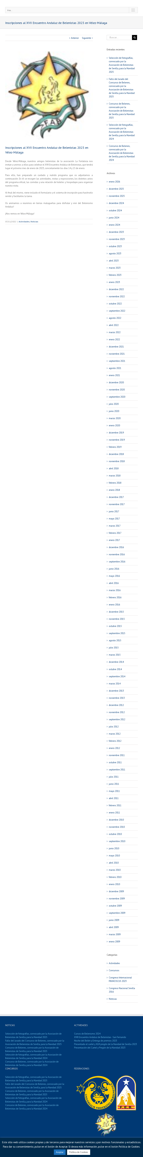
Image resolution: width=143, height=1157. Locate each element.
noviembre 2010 (117, 826)
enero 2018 (114, 489)
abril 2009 (114, 927)
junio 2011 (114, 783)
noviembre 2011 (117, 755)
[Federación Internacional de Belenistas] (96, 1077)
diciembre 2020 (116, 382)
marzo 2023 (115, 267)
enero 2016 (114, 604)
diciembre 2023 (116, 232)
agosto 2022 (115, 318)
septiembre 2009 (117, 912)
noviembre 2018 (117, 461)
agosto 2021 (115, 368)
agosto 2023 (115, 253)
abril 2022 (114, 325)
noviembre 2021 (117, 353)
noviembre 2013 (117, 697)
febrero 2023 (115, 275)
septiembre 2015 (117, 633)
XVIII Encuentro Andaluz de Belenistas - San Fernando (100, 1037)
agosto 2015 (115, 640)
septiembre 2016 (117, 561)
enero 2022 (114, 339)
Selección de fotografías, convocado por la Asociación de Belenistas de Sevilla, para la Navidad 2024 (122, 131)
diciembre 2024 (116, 203)
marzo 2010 (115, 869)
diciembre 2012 (116, 705)
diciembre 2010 (116, 819)
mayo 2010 (114, 855)
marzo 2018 (115, 475)
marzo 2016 (115, 590)
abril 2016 (114, 583)
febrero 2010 (115, 877)
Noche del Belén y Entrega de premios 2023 (95, 1040)
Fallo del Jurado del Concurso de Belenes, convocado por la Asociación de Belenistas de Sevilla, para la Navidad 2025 (34, 1042)
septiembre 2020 (117, 396)
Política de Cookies (78, 1152)
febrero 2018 (115, 482)
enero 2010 (114, 884)
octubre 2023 (115, 246)
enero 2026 (114, 181)
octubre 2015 (115, 626)
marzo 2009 (115, 934)
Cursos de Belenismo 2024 (87, 1033)
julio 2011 (114, 776)
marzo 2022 (115, 332)
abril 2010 (114, 862)
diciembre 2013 (116, 690)
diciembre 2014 (116, 661)
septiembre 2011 (117, 769)
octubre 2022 (115, 303)
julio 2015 (114, 647)
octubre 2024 (115, 210)
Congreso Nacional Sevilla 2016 (122, 990)
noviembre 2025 (117, 196)
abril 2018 (114, 468)
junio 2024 (114, 217)
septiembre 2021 (117, 361)
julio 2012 (114, 726)
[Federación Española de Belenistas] (126, 1077)
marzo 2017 (115, 525)
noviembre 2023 (117, 239)
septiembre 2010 (117, 841)
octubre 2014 (115, 669)
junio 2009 (114, 920)
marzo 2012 (115, 733)
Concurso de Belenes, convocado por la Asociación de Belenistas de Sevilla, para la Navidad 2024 (122, 153)
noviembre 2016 (117, 554)
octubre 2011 (115, 762)
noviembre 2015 (117, 618)
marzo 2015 (115, 654)
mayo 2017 (114, 518)
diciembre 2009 (116, 891)
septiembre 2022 (117, 310)
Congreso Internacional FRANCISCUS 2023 (120, 979)
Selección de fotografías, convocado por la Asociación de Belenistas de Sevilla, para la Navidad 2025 (122, 64)
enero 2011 (114, 812)
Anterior (75, 38)
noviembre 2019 (117, 439)
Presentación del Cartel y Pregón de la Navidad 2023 (99, 1047)
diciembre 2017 (116, 497)
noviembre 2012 (117, 712)
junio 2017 (114, 511)
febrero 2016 (115, 597)
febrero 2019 (115, 446)
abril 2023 (114, 260)
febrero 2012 (115, 740)
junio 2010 (114, 848)
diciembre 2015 (116, 611)
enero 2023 (114, 282)
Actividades (24, 221)
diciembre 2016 (116, 547)
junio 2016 (114, 568)
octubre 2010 (115, 834)
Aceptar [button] (59, 1152)
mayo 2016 (114, 575)
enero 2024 (114, 224)
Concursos (114, 970)
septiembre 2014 (117, 676)
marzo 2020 (115, 418)
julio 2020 (114, 404)
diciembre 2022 (116, 289)
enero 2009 (114, 941)
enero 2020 (114, 425)
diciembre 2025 (116, 188)
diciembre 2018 (116, 454)
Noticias (34, 221)
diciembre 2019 (116, 432)
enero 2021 (114, 375)
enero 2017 (114, 540)
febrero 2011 (115, 805)
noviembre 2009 (117, 898)
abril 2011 (114, 798)
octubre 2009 (115, 905)
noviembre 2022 (117, 296)
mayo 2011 (114, 791)
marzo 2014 (115, 683)
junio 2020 (114, 411)
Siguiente (86, 38)
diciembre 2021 (116, 346)
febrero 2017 (115, 532)
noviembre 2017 (117, 504)
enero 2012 (114, 748)
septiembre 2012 (117, 719)
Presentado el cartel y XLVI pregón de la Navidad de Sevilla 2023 (105, 1044)
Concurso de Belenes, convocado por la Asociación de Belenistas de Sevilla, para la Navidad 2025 (122, 110)
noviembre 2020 (117, 389)
